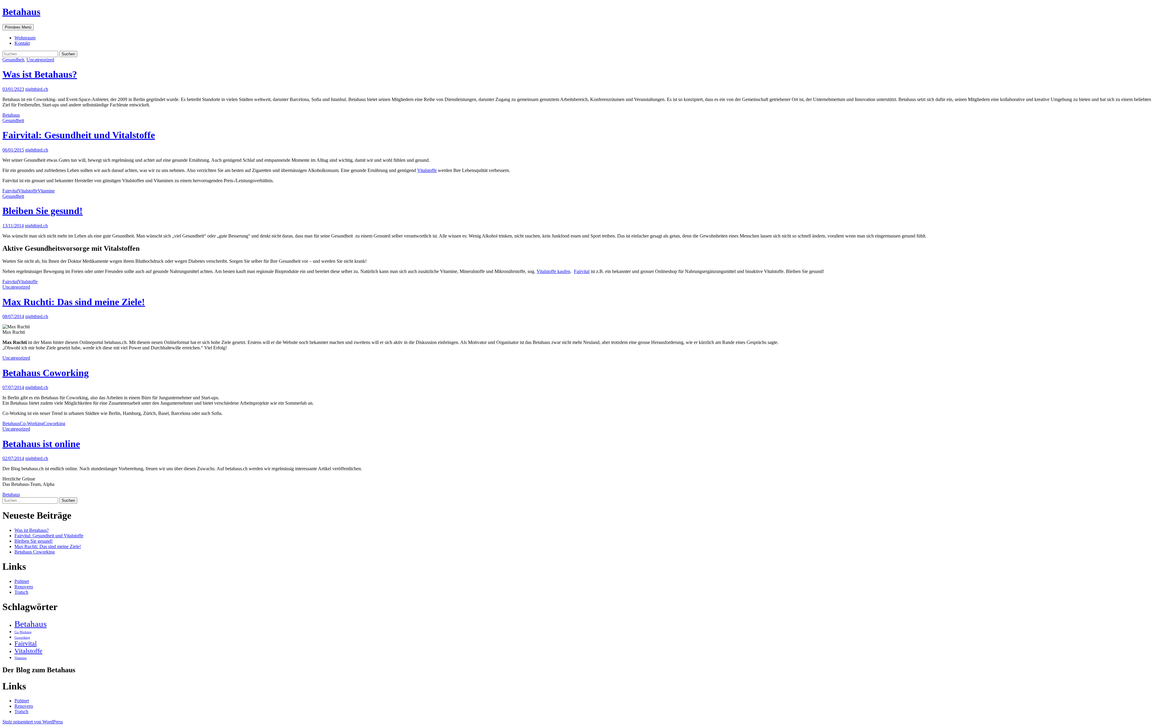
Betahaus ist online (41, 443)
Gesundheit (13, 59)
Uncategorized (40, 59)
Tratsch (21, 592)
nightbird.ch (36, 89)
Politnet (21, 581)
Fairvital (10, 190)
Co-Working (32, 423)
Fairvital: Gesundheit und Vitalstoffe (78, 135)
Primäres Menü (18, 27)
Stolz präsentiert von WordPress (32, 721)
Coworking (54, 423)
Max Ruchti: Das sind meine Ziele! (73, 301)
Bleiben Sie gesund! (42, 210)
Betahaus (21, 11)
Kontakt (22, 43)
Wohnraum (24, 37)
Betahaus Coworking (45, 372)
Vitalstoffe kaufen (553, 271)
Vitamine (46, 190)
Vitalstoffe (427, 170)
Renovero (23, 586)
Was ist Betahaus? (39, 74)
